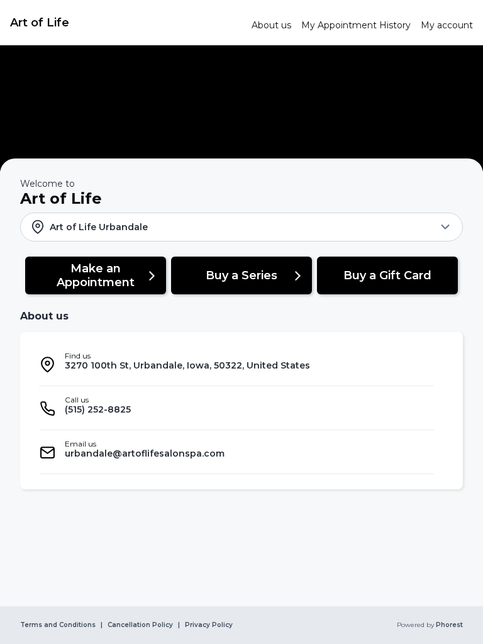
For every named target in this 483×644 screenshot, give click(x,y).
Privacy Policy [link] (209, 625)
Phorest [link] (449, 625)
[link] (126, 22)
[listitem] (236, 364)
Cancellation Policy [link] (140, 625)
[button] (241, 227)
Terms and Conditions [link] (58, 625)
